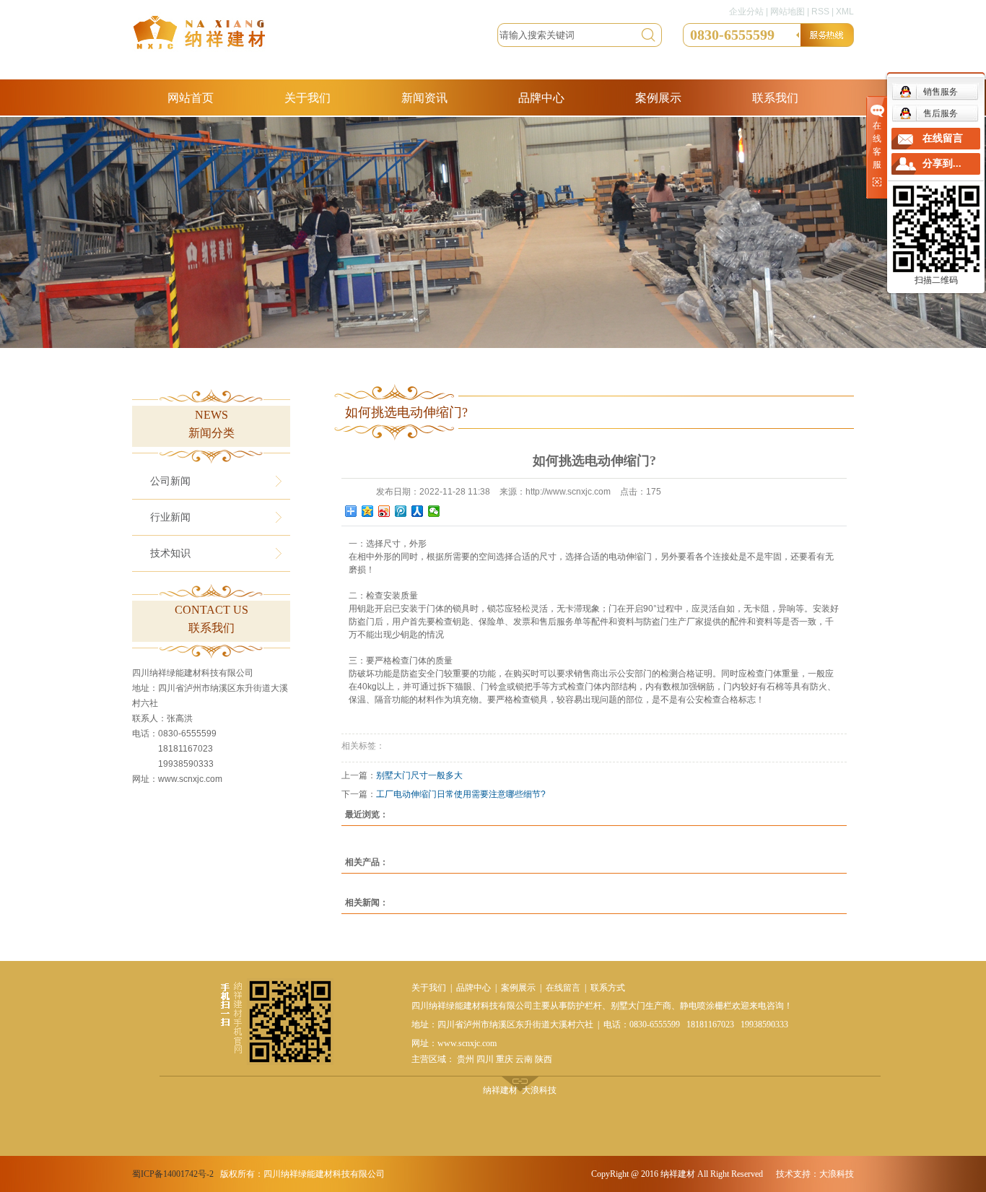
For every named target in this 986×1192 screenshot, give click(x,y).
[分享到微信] (434, 511)
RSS (820, 11)
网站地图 (787, 11)
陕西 (543, 1059)
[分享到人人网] (417, 511)
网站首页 (190, 98)
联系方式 (607, 988)
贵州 (465, 1059)
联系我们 (775, 98)
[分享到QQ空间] (368, 511)
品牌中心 (541, 98)
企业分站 (746, 11)
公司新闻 (170, 481)
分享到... (941, 163)
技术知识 (170, 553)
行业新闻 (170, 517)
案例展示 (658, 98)
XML (845, 11)
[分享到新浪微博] (384, 511)
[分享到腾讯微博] (401, 511)
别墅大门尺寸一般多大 (419, 775)
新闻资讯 (424, 98)
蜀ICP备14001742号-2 (173, 1174)
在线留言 (563, 988)
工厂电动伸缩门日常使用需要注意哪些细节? (461, 794)
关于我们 (307, 98)
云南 (524, 1059)
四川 (485, 1059)
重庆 (504, 1059)
